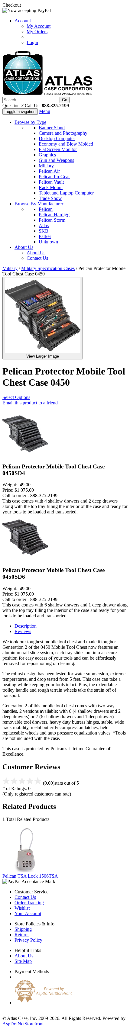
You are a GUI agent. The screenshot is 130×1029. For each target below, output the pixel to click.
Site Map (23, 961)
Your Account (28, 913)
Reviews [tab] (23, 631)
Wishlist (22, 908)
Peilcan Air (49, 171)
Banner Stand (52, 127)
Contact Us (37, 258)
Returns (22, 934)
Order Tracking (29, 902)
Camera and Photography (63, 133)
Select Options (16, 397)
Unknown (48, 241)
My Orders (37, 31)
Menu (44, 111)
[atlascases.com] (47, 93)
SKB (43, 230)
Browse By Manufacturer (39, 203)
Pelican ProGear (54, 176)
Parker (45, 236)
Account (23, 20)
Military (46, 165)
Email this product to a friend (30, 402)
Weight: (11, 484)
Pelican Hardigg (54, 214)
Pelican (46, 209)
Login (32, 42)
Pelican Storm (52, 220)
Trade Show (50, 198)
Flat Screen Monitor (58, 149)
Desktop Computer (57, 138)
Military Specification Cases (48, 268)
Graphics (47, 154)
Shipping (23, 929)
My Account (38, 26)
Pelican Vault (51, 182)
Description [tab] (26, 626)
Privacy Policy (28, 940)
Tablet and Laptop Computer (66, 192)
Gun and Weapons (56, 160)
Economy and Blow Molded (66, 143)
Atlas (44, 225)
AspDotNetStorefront (23, 1023)
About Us (24, 247)
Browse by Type (30, 122)
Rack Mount (51, 187)
